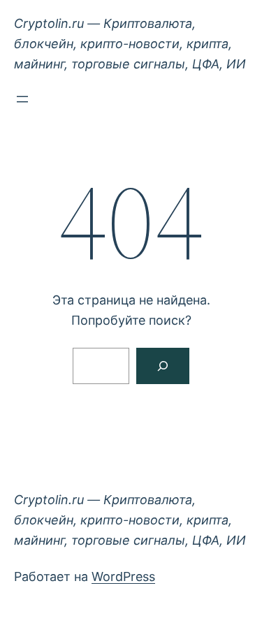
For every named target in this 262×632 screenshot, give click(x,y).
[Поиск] (162, 366)
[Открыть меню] (22, 99)
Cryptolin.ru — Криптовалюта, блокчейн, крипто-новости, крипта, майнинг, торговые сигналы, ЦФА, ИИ (130, 43)
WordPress (123, 576)
